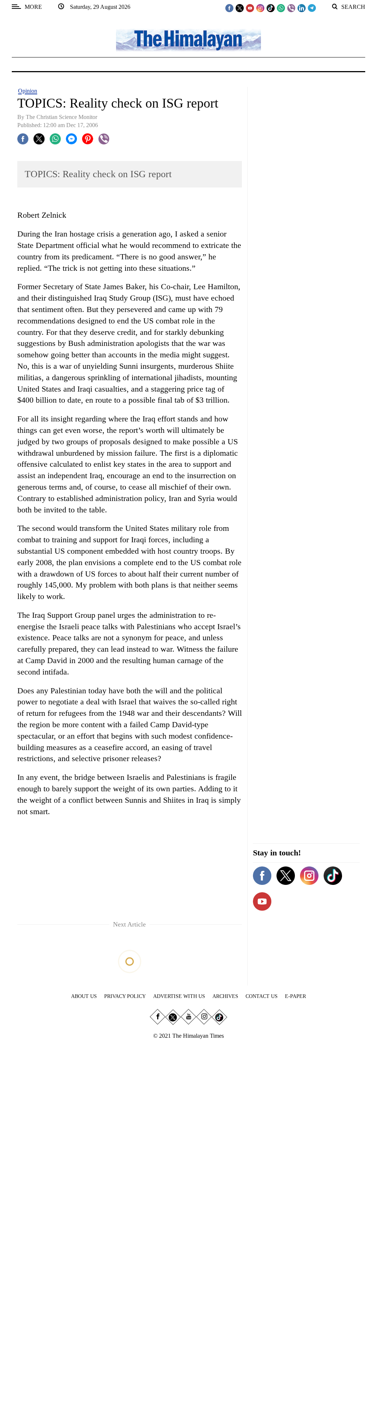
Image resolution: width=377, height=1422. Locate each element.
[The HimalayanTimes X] (240, 7)
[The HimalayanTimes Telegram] (312, 7)
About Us (84, 996)
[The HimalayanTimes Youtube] (250, 7)
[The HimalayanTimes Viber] (291, 7)
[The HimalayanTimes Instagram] (260, 7)
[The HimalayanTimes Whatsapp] (281, 7)
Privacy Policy (125, 996)
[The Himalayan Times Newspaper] (188, 39)
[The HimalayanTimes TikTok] (271, 7)
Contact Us (262, 996)
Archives (225, 996)
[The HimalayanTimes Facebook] (229, 7)
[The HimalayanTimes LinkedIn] (301, 7)
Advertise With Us (179, 996)
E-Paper (295, 996)
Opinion (27, 91)
